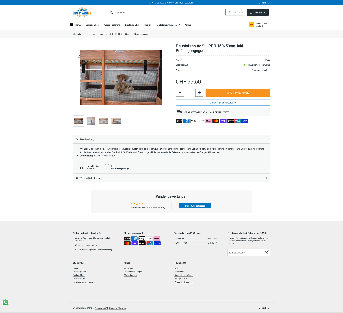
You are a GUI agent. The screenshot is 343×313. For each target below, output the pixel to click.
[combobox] (165, 12)
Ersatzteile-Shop (80, 278)
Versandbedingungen (133, 271)
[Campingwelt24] (82, 12)
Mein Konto (238, 12)
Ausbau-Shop (79, 275)
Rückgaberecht (130, 275)
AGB (176, 268)
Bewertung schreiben (260, 70)
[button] (258, 12)
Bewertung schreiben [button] (195, 205)
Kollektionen (90, 33)
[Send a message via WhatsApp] (5, 302)
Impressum (179, 271)
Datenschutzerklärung (183, 275)
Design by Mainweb (117, 308)
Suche (75, 268)
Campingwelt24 (101, 308)
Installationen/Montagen (83, 281)
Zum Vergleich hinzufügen (223, 102)
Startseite (77, 33)
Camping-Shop (79, 271)
